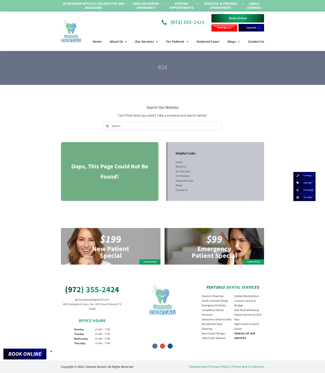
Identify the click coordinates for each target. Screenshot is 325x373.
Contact (307, 175)
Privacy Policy (220, 366)
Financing (308, 190)
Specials (307, 182)
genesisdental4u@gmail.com (92, 300)
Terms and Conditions (248, 366)
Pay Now (308, 197)
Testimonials (198, 366)
